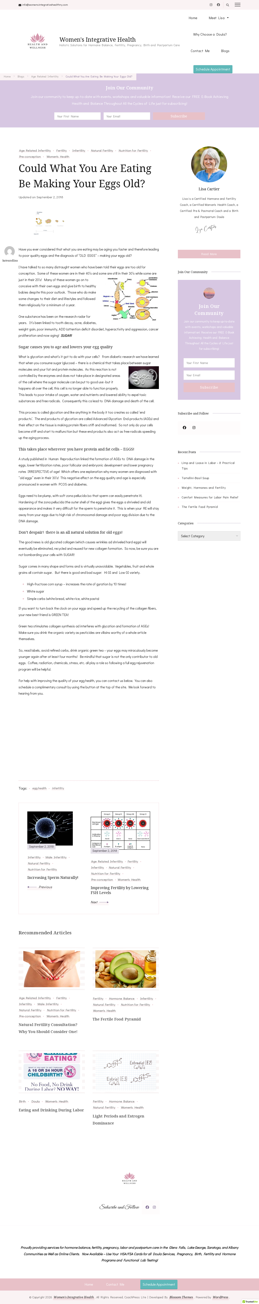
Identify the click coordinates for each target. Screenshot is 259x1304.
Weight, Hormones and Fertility (204, 488)
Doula (35, 1101)
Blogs (225, 50)
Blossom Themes (181, 1297)
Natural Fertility (102, 150)
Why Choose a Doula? (210, 34)
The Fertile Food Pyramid (117, 1019)
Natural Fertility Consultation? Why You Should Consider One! (48, 1028)
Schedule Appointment (213, 69)
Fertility (62, 150)
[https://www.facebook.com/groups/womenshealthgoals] (184, 428)
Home (193, 18)
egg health (39, 788)
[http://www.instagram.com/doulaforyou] (154, 1207)
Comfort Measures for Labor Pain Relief (210, 497)
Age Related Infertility (35, 150)
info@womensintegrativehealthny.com (45, 4)
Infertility (78, 150)
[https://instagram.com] (194, 428)
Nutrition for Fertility (133, 150)
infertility (58, 788)
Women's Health (58, 156)
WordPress (220, 1297)
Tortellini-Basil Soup (195, 478)
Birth (22, 1101)
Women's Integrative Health (97, 39)
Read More (209, 254)
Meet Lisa (217, 18)
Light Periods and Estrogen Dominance (118, 1119)
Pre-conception (30, 156)
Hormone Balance (122, 998)
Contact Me (200, 50)
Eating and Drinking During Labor (51, 1110)
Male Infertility (48, 1004)
